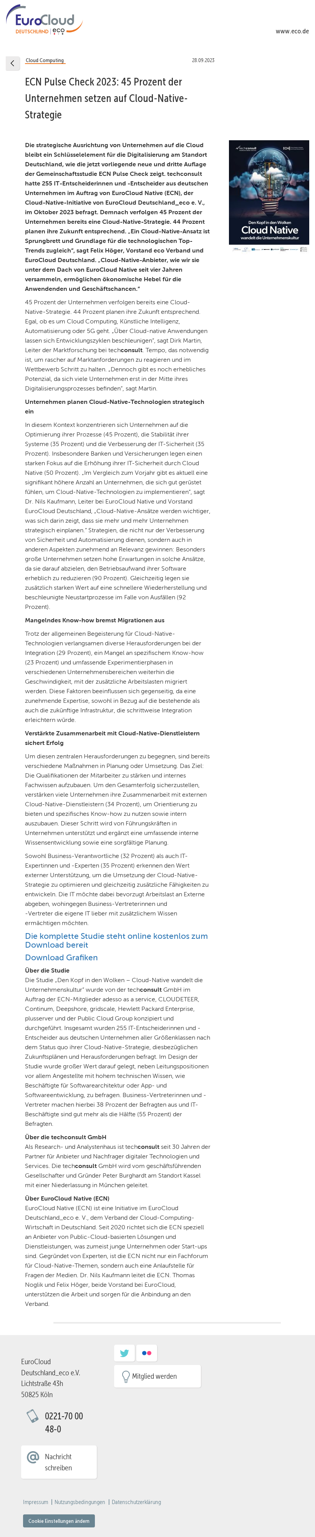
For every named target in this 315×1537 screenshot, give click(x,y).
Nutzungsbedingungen (80, 1502)
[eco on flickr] (146, 1356)
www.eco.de (292, 31)
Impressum (35, 1502)
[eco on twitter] (124, 1356)
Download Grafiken (61, 957)
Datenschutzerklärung (136, 1502)
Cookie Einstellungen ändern (59, 1521)
